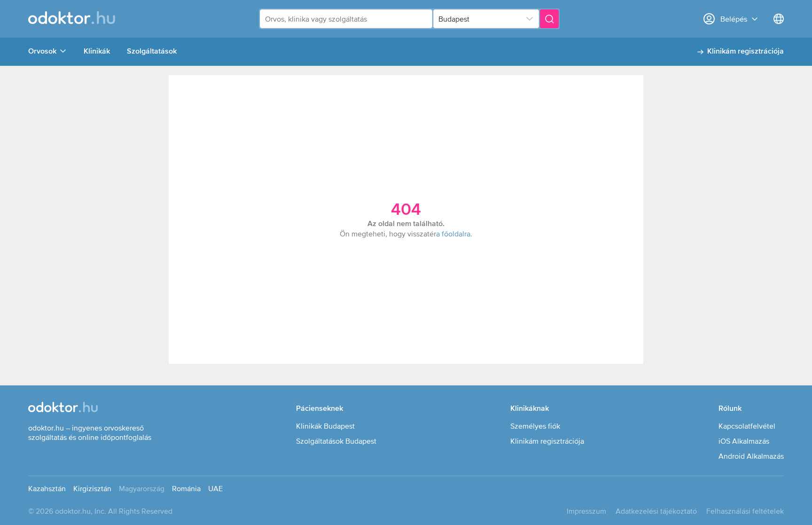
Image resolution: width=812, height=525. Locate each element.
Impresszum (586, 511)
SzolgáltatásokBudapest (336, 441)
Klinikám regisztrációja (745, 51)
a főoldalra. (454, 233)
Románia (186, 488)
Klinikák (97, 51)
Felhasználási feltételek (745, 511)
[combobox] (346, 19)
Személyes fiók (535, 426)
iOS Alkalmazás (743, 441)
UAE (215, 488)
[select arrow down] (530, 19)
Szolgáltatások (152, 51)
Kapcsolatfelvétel (746, 426)
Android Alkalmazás (751, 456)
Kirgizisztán (92, 488)
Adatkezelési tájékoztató (656, 511)
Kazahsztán (47, 488)
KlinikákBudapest (325, 426)
